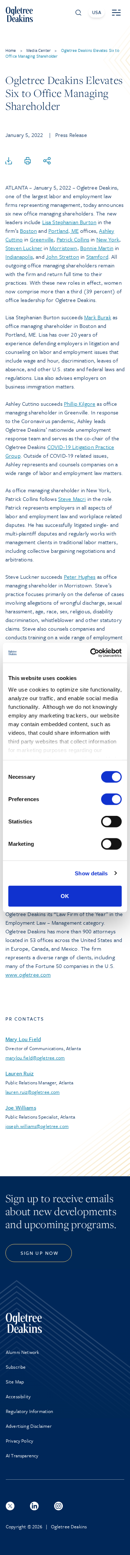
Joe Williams (20, 1107)
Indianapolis (19, 257)
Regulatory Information (29, 1411)
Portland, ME (63, 231)
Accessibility (18, 1396)
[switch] (111, 799)
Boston (28, 231)
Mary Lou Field (23, 1039)
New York (107, 239)
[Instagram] (58, 1506)
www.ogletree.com (28, 974)
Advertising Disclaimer (29, 1426)
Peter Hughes (80, 577)
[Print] (28, 161)
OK (65, 896)
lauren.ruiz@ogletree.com (32, 1092)
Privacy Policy (19, 1440)
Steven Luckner (23, 248)
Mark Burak (97, 317)
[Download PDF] (8, 161)
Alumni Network (22, 1352)
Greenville (42, 239)
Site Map (15, 1381)
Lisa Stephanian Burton (69, 222)
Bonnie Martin (96, 248)
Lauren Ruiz (19, 1073)
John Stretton (62, 257)
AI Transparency (22, 1455)
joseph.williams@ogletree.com (37, 1126)
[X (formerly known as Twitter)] (10, 1506)
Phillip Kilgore (79, 404)
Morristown (63, 248)
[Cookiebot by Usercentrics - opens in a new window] (92, 652)
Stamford (97, 257)
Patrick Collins (73, 239)
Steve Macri (72, 499)
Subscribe (16, 1366)
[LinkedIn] (34, 1506)
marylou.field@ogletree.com (35, 1057)
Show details (91, 873)
